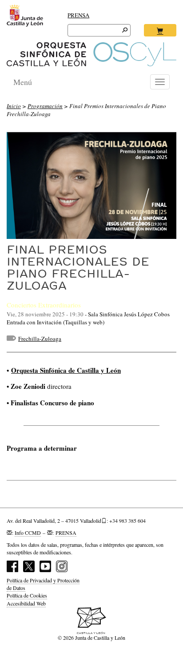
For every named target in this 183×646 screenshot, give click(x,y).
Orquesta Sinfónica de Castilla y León (66, 370)
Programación (45, 106)
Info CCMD (28, 532)
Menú (22, 82)
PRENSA (78, 15)
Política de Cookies (27, 595)
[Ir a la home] (91, 54)
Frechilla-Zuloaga (39, 339)
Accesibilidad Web (26, 603)
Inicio (14, 106)
